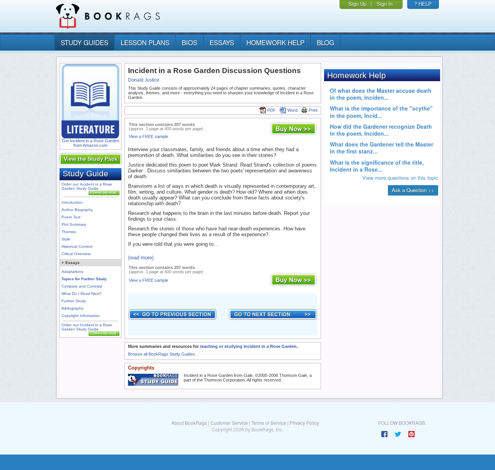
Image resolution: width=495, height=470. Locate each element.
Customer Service (229, 422)
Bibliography (72, 308)
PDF (271, 110)
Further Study (73, 301)
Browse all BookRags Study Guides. (162, 354)
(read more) (141, 258)
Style (65, 239)
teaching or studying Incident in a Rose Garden (248, 346)
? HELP (423, 3)
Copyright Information (80, 315)
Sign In (385, 3)
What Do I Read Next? (81, 293)
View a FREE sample (148, 136)
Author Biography (77, 210)
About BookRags (189, 422)
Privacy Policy (304, 422)
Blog (325, 42)
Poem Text (70, 217)
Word (292, 110)
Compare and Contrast (81, 286)
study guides (84, 42)
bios (189, 42)
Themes (68, 232)
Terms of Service (268, 422)
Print (313, 110)
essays (222, 42)
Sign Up (357, 3)
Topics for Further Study (84, 279)
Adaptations (72, 271)
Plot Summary (73, 224)
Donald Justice (143, 80)
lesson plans (145, 42)
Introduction (72, 202)
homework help (275, 42)
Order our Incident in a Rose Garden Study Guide (86, 186)
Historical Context (76, 246)
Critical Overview (75, 254)
